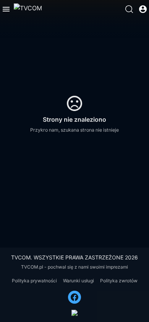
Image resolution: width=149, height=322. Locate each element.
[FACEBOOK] (74, 297)
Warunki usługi (78, 280)
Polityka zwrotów (119, 280)
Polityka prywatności (34, 280)
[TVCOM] (28, 9)
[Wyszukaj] (129, 9)
